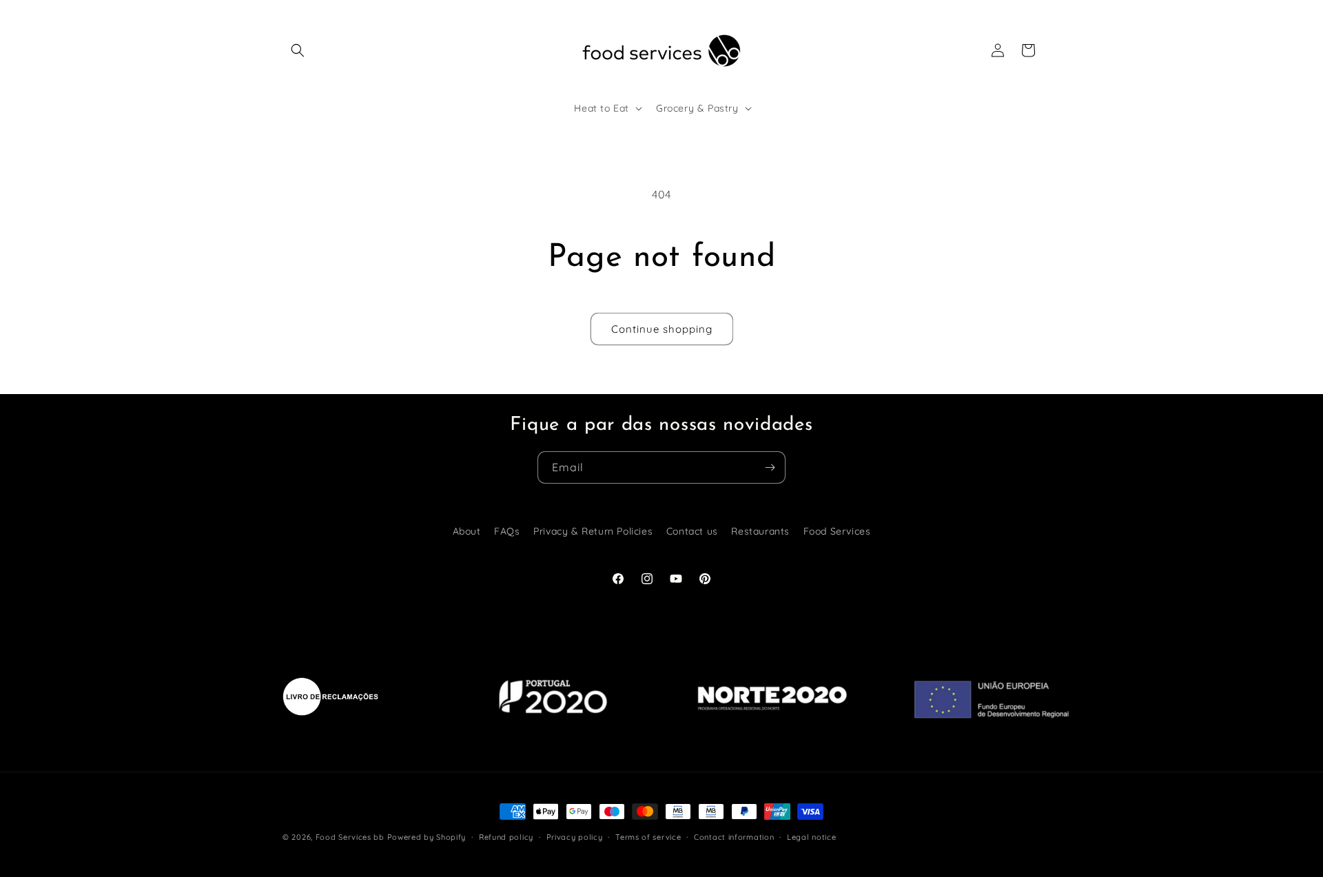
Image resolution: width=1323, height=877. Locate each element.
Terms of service (648, 836)
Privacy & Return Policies (593, 531)
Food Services (837, 531)
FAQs (507, 531)
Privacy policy (574, 836)
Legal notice (811, 836)
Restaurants (760, 531)
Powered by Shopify (426, 837)
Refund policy (506, 836)
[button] (298, 50)
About (467, 531)
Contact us (692, 531)
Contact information (734, 836)
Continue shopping (661, 329)
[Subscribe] (770, 467)
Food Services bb (350, 837)
